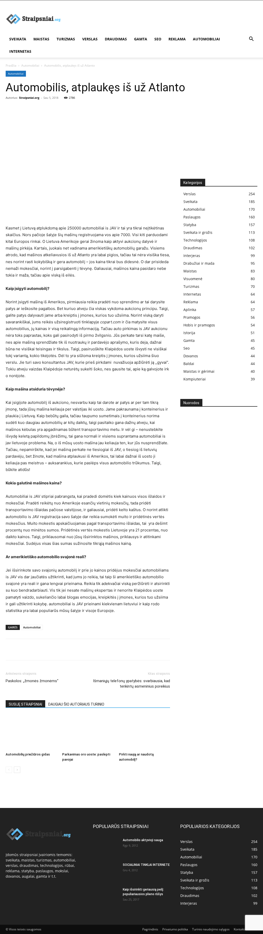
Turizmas (66, 39)
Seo (157, 39)
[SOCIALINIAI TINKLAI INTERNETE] (106, 871)
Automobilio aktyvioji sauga (143, 840)
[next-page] (17, 770)
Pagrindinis (150, 929)
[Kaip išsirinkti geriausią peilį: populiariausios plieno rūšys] (106, 896)
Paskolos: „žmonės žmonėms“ (32, 681)
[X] (22, 649)
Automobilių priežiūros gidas (28, 754)
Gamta (140, 39)
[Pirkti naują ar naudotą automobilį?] (144, 732)
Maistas (41, 39)
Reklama (177, 39)
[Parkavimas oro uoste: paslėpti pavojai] (87, 732)
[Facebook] (11, 649)
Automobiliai (206, 39)
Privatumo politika (175, 929)
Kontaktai (240, 929)
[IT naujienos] (206, 474)
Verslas (90, 39)
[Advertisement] (131, 140)
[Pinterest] (34, 649)
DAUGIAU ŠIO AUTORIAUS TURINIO (76, 704)
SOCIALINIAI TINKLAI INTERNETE (146, 865)
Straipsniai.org (29, 98)
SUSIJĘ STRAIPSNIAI (25, 704)
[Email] (70, 649)
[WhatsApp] (46, 649)
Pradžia (11, 65)
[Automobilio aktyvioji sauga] (106, 847)
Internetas (20, 51)
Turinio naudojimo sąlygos (211, 929)
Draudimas (116, 39)
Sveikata (17, 39)
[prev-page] (9, 770)
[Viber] (58, 649)
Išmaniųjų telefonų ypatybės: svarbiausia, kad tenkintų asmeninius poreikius (131, 684)
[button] (251, 39)
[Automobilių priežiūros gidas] (31, 732)
